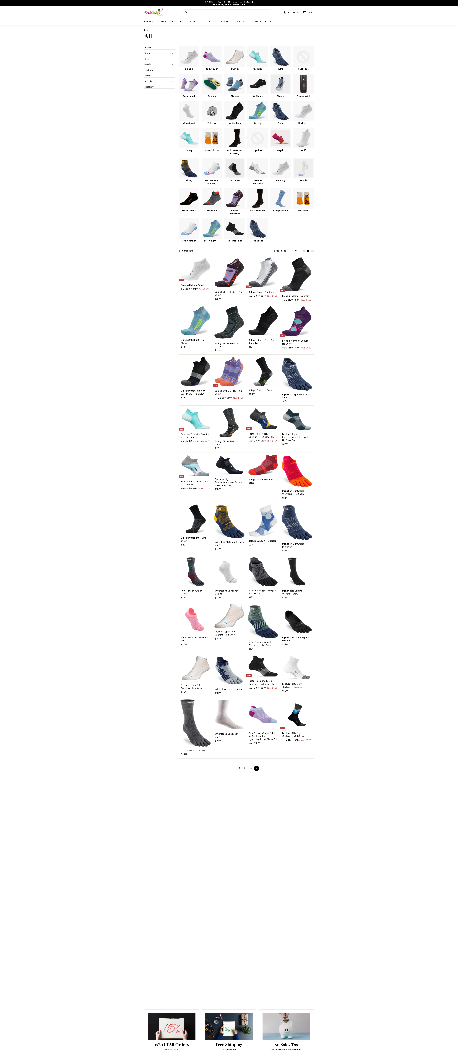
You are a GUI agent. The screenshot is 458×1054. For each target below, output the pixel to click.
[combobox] (227, 12)
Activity (176, 21)
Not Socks (209, 21)
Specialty (192, 21)
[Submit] (185, 12)
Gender (148, 64)
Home (147, 30)
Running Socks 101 (232, 21)
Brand (147, 53)
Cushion (148, 69)
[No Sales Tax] (286, 1026)
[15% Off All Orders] (171, 1026)
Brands (148, 21)
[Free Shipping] (229, 1026)
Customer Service (260, 21)
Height (147, 75)
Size (146, 58)
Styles (162, 21)
